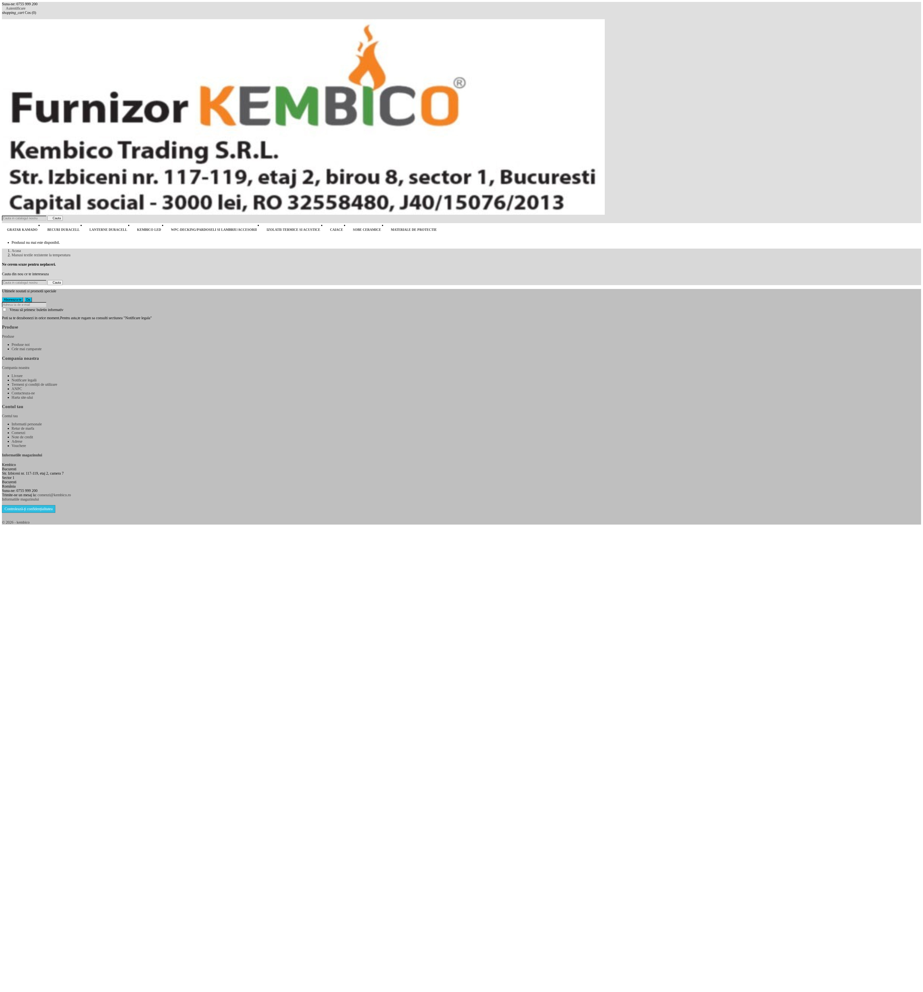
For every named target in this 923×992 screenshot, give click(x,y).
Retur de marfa (23, 428)
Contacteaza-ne (23, 393)
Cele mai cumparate (27, 349)
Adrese (17, 441)
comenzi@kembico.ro (54, 495)
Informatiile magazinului (20, 499)
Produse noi (21, 345)
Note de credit (22, 437)
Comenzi (18, 433)
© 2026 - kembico (16, 522)
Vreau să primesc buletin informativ (36, 310)
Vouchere (19, 446)
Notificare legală (24, 380)
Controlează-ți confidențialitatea (29, 509)
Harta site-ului (22, 397)
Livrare (17, 376)
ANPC (17, 389)
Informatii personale (27, 424)
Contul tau (12, 406)
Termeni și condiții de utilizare (34, 384)
